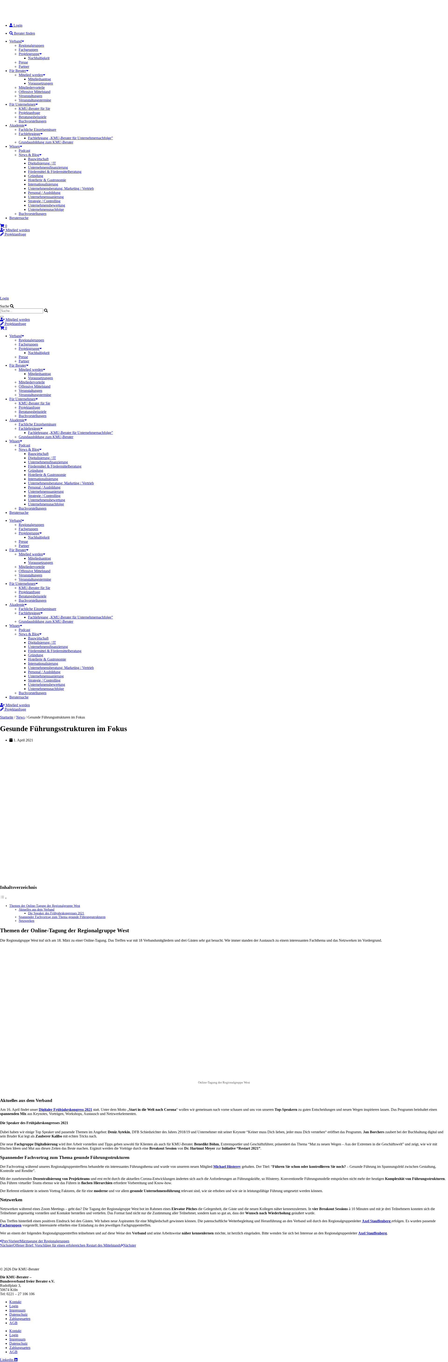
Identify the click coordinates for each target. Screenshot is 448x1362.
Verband (15, 41)
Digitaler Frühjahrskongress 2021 (65, 1110)
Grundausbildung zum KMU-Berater (46, 142)
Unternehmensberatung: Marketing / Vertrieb (61, 188)
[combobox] (21, 310)
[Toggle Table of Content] (3, 898)
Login (4, 298)
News (20, 717)
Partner (24, 66)
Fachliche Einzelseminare (37, 130)
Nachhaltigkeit (38, 58)
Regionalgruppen (31, 45)
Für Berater (17, 71)
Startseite (6, 717)
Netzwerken (26, 920)
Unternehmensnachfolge (46, 209)
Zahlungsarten (19, 1319)
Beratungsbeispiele (32, 117)
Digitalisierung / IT (42, 163)
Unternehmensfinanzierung (48, 167)
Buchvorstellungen (32, 121)
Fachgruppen (28, 50)
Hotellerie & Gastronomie (47, 180)
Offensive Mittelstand (34, 92)
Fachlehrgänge (29, 134)
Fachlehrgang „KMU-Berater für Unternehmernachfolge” (70, 138)
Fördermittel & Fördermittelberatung (54, 172)
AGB (13, 1323)
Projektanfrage (29, 113)
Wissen (14, 146)
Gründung (35, 176)
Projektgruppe (29, 54)
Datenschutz (18, 1314)
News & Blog (29, 155)
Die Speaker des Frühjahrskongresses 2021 (56, 913)
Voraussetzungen (40, 83)
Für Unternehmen (22, 104)
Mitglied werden (31, 75)
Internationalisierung (43, 184)
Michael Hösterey (227, 1167)
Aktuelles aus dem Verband (36, 909)
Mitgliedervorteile (32, 87)
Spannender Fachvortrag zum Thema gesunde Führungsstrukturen (62, 917)
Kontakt (15, 1302)
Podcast (24, 151)
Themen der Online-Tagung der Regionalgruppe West (44, 906)
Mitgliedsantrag (39, 79)
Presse (23, 62)
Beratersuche (18, 218)
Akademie (16, 125)
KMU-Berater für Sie (34, 109)
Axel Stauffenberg (377, 1221)
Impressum (17, 1310)
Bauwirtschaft (38, 159)
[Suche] (2, 316)
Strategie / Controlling (44, 201)
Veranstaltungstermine (35, 100)
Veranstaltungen (30, 96)
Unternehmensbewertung (46, 205)
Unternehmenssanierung (46, 197)
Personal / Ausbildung (44, 193)
